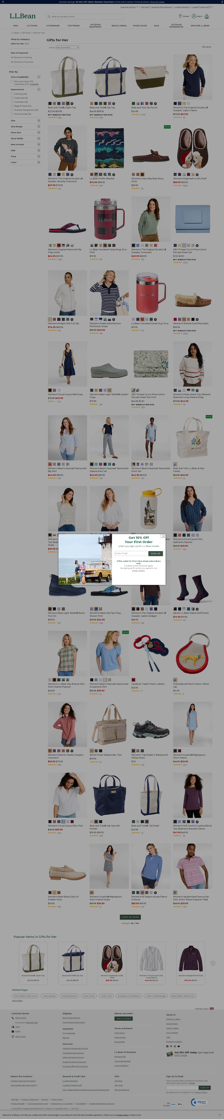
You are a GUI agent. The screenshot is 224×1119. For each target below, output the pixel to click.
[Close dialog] (162, 536)
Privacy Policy (138, 570)
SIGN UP (155, 553)
